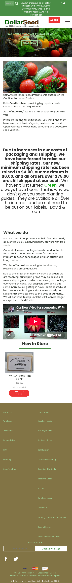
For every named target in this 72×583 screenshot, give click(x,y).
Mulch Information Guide (48, 536)
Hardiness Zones (45, 440)
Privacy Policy (9, 440)
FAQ (5, 450)
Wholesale (7, 421)
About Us (42, 488)
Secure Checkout (45, 527)
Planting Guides (45, 430)
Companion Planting (47, 459)
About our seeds (45, 421)
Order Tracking (9, 469)
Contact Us (42, 507)
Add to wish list (19, 387)
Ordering (7, 459)
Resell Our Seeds (45, 479)
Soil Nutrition (43, 450)
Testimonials (9, 430)
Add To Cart (19, 393)
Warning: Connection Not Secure (52, 517)
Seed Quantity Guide (47, 469)
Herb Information (45, 498)
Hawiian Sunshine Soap (19, 377)
